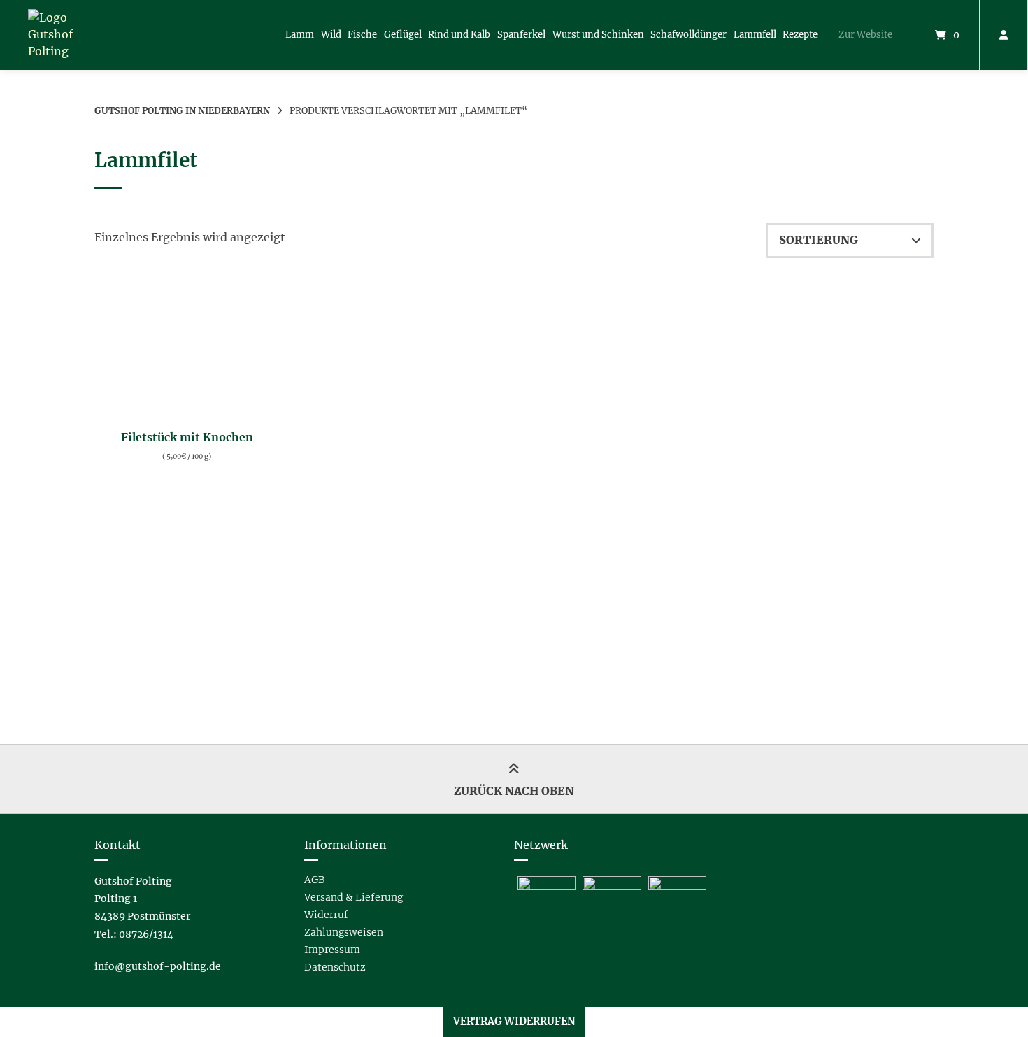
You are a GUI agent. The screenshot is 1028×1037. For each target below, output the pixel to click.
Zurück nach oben (514, 791)
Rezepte (800, 35)
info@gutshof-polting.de (157, 966)
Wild (331, 35)
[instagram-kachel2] (677, 886)
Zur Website (865, 35)
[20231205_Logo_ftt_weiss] (611, 886)
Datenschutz (335, 967)
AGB (314, 879)
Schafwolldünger (688, 35)
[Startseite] (69, 35)
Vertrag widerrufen (514, 1021)
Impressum (332, 949)
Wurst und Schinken (598, 35)
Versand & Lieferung (353, 897)
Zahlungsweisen (343, 932)
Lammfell (755, 35)
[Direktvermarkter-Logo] (546, 886)
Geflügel (403, 35)
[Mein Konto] (1003, 35)
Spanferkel (521, 35)
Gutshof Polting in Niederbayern (182, 110)
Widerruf (326, 914)
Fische (362, 35)
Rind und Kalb (459, 35)
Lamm (299, 35)
